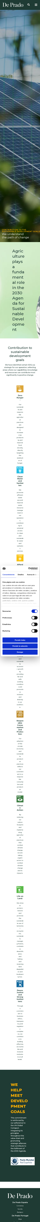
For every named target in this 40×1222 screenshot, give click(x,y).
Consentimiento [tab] (8, 574)
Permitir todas (20, 640)
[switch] (34, 617)
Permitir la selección (20, 646)
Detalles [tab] (21, 574)
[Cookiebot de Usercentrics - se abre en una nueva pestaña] (28, 568)
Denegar (20, 652)
